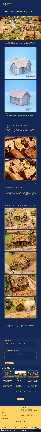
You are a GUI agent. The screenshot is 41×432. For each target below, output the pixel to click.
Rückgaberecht (4, 412)
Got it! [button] (37, 430)
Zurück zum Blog (21, 335)
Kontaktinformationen (5, 418)
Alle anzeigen (20, 399)
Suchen (3, 409)
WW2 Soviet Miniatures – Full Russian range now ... (33, 380)
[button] (34, 4)
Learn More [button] (28, 430)
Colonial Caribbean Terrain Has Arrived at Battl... (20, 380)
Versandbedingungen (5, 415)
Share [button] (6, 331)
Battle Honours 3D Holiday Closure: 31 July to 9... (8, 380)
